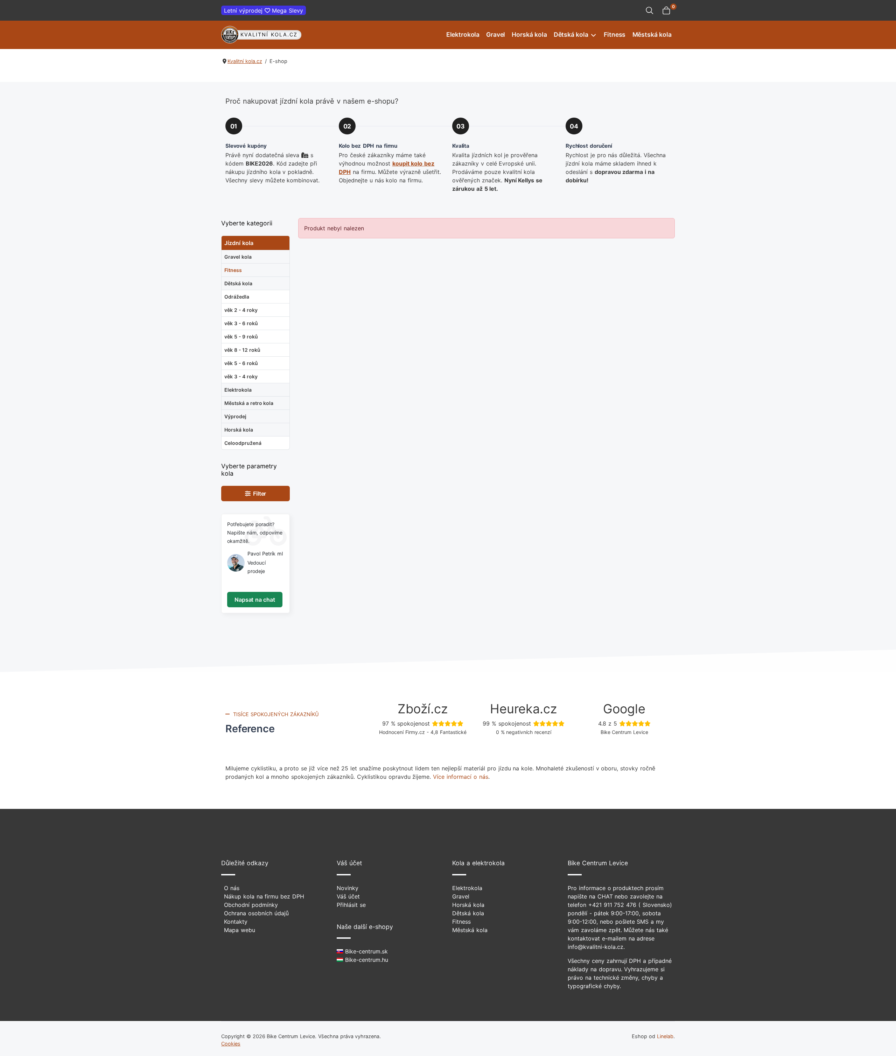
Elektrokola (462, 34)
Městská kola (652, 34)
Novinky (347, 887)
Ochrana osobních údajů (256, 913)
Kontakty (235, 921)
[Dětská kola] (592, 35)
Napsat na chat (254, 599)
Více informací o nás (460, 776)
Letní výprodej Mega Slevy (263, 10)
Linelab (665, 1036)
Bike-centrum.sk (365, 951)
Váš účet (348, 896)
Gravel (495, 34)
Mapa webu (239, 929)
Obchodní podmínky (251, 904)
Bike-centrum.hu (365, 959)
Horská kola (529, 34)
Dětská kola (571, 34)
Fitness (614, 34)
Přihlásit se (351, 904)
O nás (231, 887)
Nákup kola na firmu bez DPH (264, 896)
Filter (258, 493)
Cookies (230, 1044)
